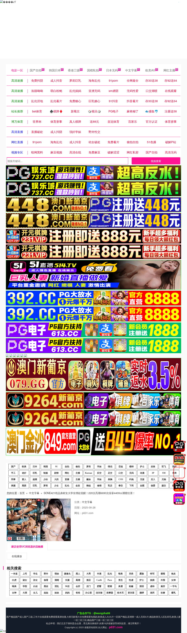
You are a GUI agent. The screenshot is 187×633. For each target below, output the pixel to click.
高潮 (78, 580)
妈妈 (67, 592)
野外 (46, 573)
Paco (110, 580)
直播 (67, 479)
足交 (110, 473)
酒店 (88, 580)
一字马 (173, 586)
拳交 (121, 485)
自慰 (142, 485)
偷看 (46, 580)
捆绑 (142, 592)
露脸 (142, 573)
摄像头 (67, 573)
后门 (88, 586)
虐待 (152, 586)
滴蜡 (57, 580)
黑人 (78, 573)
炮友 (173, 573)
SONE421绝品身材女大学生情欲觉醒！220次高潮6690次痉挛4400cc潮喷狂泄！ (89, 493)
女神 (173, 580)
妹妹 (57, 592)
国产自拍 (35, 70)
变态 (120, 580)
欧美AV (150, 70)
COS (121, 479)
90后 (67, 586)
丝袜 (153, 466)
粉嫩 (131, 586)
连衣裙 (99, 592)
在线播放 (17, 556)
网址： (78, 513)
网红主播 (169, 70)
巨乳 (35, 473)
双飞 (164, 466)
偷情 (99, 485)
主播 (78, 473)
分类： (78, 502)
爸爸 (78, 592)
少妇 (45, 479)
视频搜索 (156, 161)
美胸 (110, 479)
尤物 (164, 479)
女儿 (35, 592)
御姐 (88, 485)
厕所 (163, 586)
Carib (99, 580)
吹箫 (163, 592)
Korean (88, 473)
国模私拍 (93, 70)
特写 (152, 573)
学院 (25, 586)
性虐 (131, 580)
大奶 (56, 479)
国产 (13, 466)
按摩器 (109, 592)
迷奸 (24, 473)
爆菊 (163, 573)
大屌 (25, 592)
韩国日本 (55, 70)
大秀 (88, 573)
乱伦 (67, 485)
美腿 (13, 485)
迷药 (152, 592)
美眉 (120, 586)
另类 (131, 573)
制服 (45, 473)
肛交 (99, 473)
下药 (131, 485)
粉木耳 (120, 592)
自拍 (67, 466)
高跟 (24, 485)
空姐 (121, 466)
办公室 (88, 592)
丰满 (99, 573)
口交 (121, 473)
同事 (13, 479)
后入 (153, 479)
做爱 (153, 485)
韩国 (45, 466)
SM (163, 473)
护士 (142, 466)
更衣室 (131, 592)
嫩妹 (88, 479)
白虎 (14, 580)
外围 (163, 580)
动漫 (142, 473)
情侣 (110, 466)
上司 (25, 573)
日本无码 (112, 70)
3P (153, 473)
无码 (131, 473)
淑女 (25, 580)
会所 (78, 586)
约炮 (131, 479)
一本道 (14, 573)
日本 (35, 466)
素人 (24, 479)
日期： (78, 507)
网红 (67, 473)
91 (56, 466)
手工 (13, 473)
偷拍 (78, 466)
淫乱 (57, 586)
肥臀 (99, 586)
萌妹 (57, 573)
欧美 (24, 466)
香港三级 (74, 70)
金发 (78, 485)
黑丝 (46, 586)
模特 (131, 466)
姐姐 (46, 592)
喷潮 (110, 586)
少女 (56, 485)
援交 (164, 485)
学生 (35, 573)
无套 (142, 479)
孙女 (35, 580)
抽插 (152, 580)
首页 (22, 493)
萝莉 (88, 466)
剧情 (56, 473)
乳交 (110, 485)
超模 (35, 479)
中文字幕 (131, 70)
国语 (142, 586)
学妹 (99, 466)
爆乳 (173, 592)
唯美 (120, 573)
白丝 (35, 586)
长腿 (67, 580)
